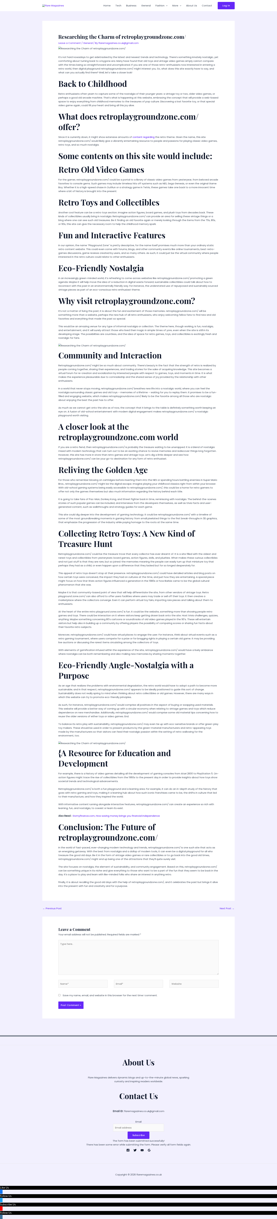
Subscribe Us (8, 1204)
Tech (118, 5)
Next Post (227, 908)
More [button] (175, 5)
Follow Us (6, 1196)
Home (107, 5)
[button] (166, 5)
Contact (207, 5)
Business (131, 5)
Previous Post (52, 908)
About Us (191, 5)
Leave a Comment (69, 43)
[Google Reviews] (149, 1150)
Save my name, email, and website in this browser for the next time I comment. (110, 995)
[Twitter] (135, 1150)
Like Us (4, 1187)
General (146, 5)
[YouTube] (142, 1150)
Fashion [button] (159, 5)
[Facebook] (128, 1150)
